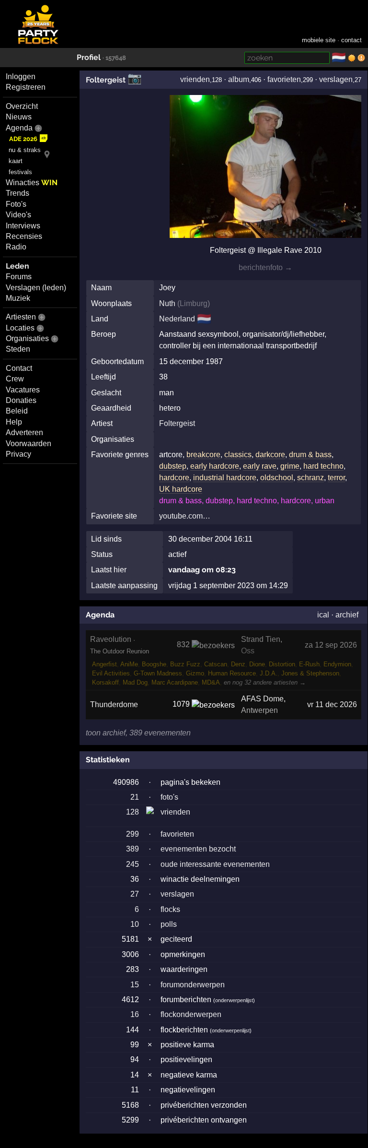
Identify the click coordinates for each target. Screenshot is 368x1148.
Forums (19, 276)
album (238, 79)
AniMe (129, 664)
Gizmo (195, 673)
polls (169, 924)
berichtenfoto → (265, 267)
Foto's (16, 204)
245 (132, 864)
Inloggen (20, 76)
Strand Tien (260, 639)
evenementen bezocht (198, 849)
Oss (247, 651)
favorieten (284, 79)
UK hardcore (180, 489)
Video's (18, 215)
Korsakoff (105, 682)
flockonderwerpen (191, 1014)
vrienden (195, 79)
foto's (169, 797)
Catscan (215, 664)
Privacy (18, 454)
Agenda (19, 128)
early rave (259, 466)
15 (134, 985)
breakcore (203, 454)
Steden (18, 349)
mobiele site (318, 40)
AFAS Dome (262, 699)
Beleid (17, 411)
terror (336, 477)
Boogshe (154, 664)
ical (323, 615)
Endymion (337, 664)
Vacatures (23, 390)
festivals (20, 172)
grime (289, 466)
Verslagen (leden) (36, 288)
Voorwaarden (28, 443)
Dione (257, 664)
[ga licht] (352, 58)
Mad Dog (135, 682)
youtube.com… (184, 516)
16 (134, 1014)
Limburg (193, 303)
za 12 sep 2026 (331, 645)
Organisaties (27, 338)
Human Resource (232, 673)
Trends (17, 193)
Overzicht (22, 106)
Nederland (177, 319)
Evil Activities (111, 673)
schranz (310, 477)
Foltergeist (106, 79)
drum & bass (310, 454)
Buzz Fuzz (185, 664)
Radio (16, 247)
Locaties (20, 328)
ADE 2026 (23, 138)
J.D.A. (268, 673)
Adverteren (24, 432)
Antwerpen (259, 710)
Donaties (21, 400)
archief (346, 615)
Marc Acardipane (174, 682)
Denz (238, 664)
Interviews (23, 226)
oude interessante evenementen (215, 864)
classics (238, 454)
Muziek (18, 298)
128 (132, 812)
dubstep (172, 466)
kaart (16, 161)
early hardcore (214, 466)
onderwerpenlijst (234, 1000)
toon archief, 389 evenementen (138, 733)
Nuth (167, 303)
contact (351, 40)
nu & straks (25, 150)
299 (132, 834)
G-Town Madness (158, 673)
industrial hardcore (224, 477)
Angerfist (104, 664)
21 (134, 797)
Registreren (26, 87)
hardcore (174, 477)
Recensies (24, 236)
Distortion (282, 664)
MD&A (211, 682)
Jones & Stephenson (310, 673)
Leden (17, 266)
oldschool (276, 477)
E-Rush (309, 664)
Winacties (32, 182)
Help (14, 422)
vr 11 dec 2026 (332, 704)
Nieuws (19, 117)
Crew (15, 379)
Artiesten (21, 317)
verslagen (336, 79)
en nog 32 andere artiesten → (265, 682)
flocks (170, 909)
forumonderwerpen (193, 985)
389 (132, 849)
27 (134, 894)
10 (134, 924)
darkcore (270, 454)
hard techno (323, 466)
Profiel (89, 57)
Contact (19, 368)
